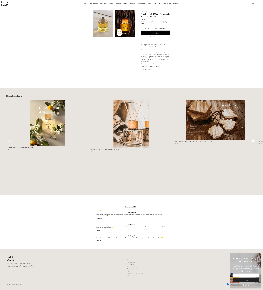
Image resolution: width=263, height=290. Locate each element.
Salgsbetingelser (131, 271)
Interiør (149, 3)
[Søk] (256, 3)
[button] (9, 140)
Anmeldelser (151, 50)
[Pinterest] (248, 284)
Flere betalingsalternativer (155, 36)
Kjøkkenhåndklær (141, 3)
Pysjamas (125, 3)
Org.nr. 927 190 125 (131, 275)
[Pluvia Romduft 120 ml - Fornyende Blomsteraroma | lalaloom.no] (131, 124)
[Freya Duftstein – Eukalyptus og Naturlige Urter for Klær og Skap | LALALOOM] (215, 120)
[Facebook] (243, 284)
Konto (252, 3)
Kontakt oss (129, 260)
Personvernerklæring (132, 268)
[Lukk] (259, 254)
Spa (159, 3)
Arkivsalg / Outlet (167, 3)
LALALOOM (144, 11)
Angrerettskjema (131, 266)
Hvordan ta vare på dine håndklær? (135, 273)
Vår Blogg (175, 3)
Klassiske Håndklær (93, 3)
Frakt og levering (131, 262)
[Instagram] (246, 284)
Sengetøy (111, 3)
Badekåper (118, 3)
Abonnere (245, 280)
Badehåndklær (103, 3)
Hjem (85, 3)
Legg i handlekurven (160, 28)
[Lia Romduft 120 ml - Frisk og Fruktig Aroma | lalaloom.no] (47, 123)
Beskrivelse (144, 50)
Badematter (132, 3)
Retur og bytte (130, 264)
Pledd (155, 3)
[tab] (144, 50)
